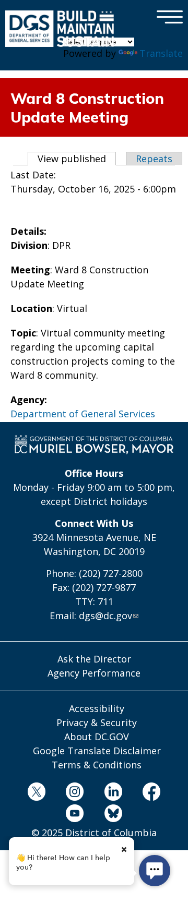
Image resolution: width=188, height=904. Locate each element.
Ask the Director (94, 659)
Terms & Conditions (97, 764)
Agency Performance (94, 673)
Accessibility (96, 708)
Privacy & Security (96, 722)
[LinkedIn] (113, 793)
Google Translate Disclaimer (97, 750)
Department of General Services (82, 413)
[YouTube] (74, 815)
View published (77, 158)
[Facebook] (151, 793)
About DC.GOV (96, 736)
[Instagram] (74, 793)
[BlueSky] (113, 815)
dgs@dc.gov (105, 615)
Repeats (154, 158)
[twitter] (36, 793)
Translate (161, 53)
